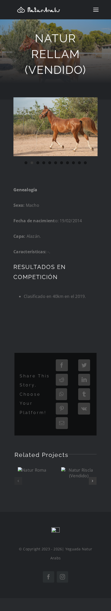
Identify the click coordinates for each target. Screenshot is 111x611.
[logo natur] (38, 8)
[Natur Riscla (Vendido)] (79, 473)
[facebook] (48, 577)
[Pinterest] (61, 408)
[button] (18, 481)
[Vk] (84, 408)
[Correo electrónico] (61, 423)
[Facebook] (61, 365)
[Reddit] (61, 379)
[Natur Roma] (32, 470)
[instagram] (62, 577)
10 (79, 162)
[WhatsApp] (61, 394)
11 (85, 162)
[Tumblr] (84, 394)
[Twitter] (84, 365)
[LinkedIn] (84, 379)
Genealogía (25, 190)
